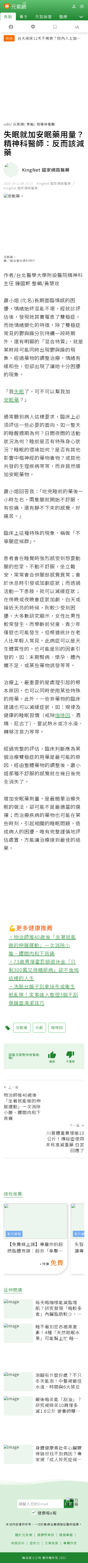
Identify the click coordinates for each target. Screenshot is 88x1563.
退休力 (35, 1543)
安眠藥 (11, 399)
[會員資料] (74, 6)
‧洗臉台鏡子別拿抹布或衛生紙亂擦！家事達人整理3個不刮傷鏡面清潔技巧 (43, 994)
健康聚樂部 (45, 1535)
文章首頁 (51, 1543)
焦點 (8, 16)
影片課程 (14, 1233)
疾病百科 (18, 1543)
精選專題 (66, 1535)
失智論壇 (43, 16)
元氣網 (18, 124)
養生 (24, 16)
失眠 (19, 391)
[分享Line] (33, 26)
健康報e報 (47, 1512)
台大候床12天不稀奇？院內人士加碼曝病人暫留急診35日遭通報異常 (49, 39)
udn (7, 124)
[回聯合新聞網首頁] (7, 7)
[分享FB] (11, 26)
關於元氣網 (23, 1535)
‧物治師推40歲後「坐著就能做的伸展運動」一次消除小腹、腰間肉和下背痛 (42, 945)
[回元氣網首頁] (18, 6)
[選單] (82, 6)
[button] (81, 16)
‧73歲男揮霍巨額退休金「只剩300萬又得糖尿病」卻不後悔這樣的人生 (44, 970)
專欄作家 (70, 1543)
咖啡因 (62, 715)
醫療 (63, 16)
